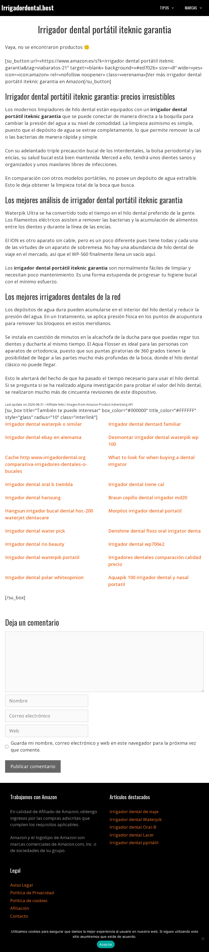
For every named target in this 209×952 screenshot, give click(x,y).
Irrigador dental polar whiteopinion (44, 577)
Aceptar (105, 944)
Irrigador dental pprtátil (134, 842)
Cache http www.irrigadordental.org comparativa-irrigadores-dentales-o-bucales (46, 464)
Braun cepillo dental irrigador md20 (147, 497)
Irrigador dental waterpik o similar (43, 424)
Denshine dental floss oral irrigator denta (154, 531)
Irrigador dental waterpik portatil (42, 557)
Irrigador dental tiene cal (136, 484)
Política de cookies (28, 900)
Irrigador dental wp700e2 (136, 544)
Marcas (191, 7)
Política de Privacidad (32, 893)
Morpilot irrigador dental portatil (145, 511)
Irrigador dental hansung (33, 497)
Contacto (19, 916)
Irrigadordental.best (27, 7)
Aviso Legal (21, 885)
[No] (202, 938)
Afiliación (19, 908)
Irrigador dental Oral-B (133, 827)
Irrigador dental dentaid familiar (144, 424)
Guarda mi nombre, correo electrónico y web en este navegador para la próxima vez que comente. (103, 746)
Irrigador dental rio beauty (34, 544)
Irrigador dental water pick (35, 531)
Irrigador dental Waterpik (136, 819)
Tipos (164, 7)
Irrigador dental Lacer (132, 835)
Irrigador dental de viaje (134, 811)
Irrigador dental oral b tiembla (39, 484)
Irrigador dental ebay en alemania (43, 437)
